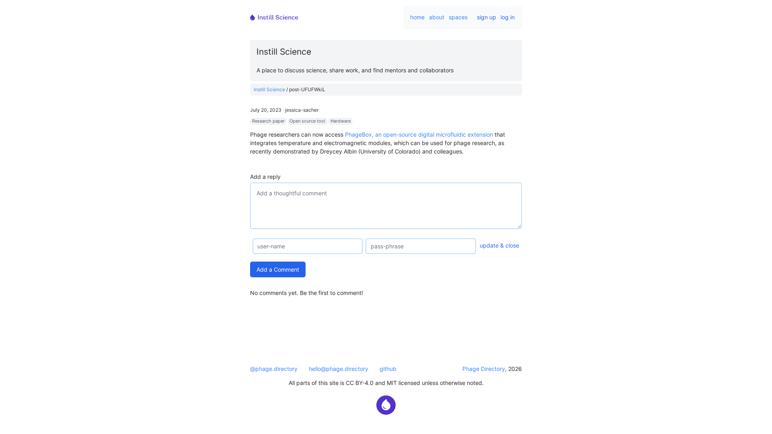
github (388, 368)
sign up (486, 17)
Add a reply (265, 176)
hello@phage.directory (338, 368)
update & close (499, 245)
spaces (458, 17)
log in (508, 17)
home (417, 17)
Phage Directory (483, 368)
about (436, 17)
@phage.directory (274, 368)
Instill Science (269, 89)
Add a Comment (278, 269)
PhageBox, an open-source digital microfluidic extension (419, 134)
